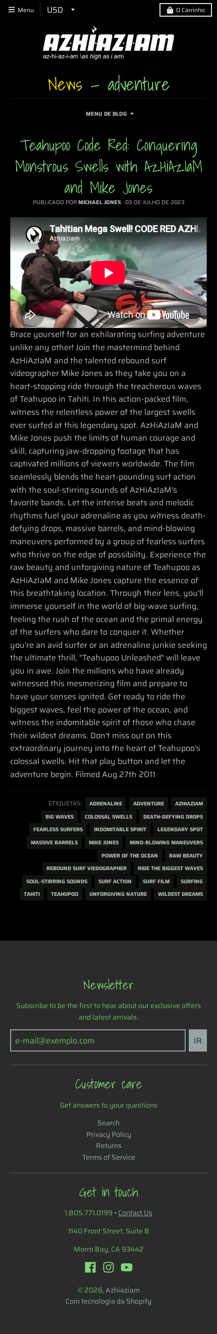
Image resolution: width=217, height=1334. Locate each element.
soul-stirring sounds (56, 881)
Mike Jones (104, 842)
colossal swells (108, 817)
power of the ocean (129, 855)
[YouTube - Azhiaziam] (127, 1267)
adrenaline (105, 803)
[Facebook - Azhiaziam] (90, 1267)
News (65, 84)
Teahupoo (64, 894)
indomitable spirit (120, 829)
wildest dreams (180, 894)
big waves (59, 817)
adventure (148, 803)
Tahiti (32, 894)
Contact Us (135, 1212)
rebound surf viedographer (86, 868)
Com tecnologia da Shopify (108, 1301)
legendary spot (180, 829)
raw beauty (186, 855)
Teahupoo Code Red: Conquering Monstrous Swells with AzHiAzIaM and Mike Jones (108, 166)
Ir (198, 1040)
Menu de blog (106, 114)
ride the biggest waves (170, 868)
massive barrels (54, 842)
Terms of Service (108, 1157)
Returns (109, 1145)
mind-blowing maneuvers (166, 842)
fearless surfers (58, 829)
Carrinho (190, 10)
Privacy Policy (108, 1134)
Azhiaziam (189, 803)
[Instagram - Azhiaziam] (108, 1267)
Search (108, 1122)
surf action (115, 881)
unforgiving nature (118, 894)
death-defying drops (173, 817)
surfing (192, 881)
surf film (156, 881)
